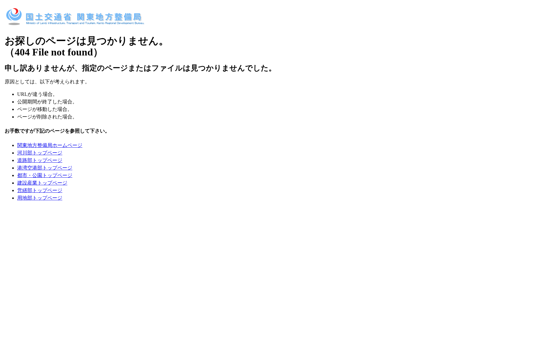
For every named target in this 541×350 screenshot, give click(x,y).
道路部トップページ (39, 160)
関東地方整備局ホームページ (49, 145)
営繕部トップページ (39, 190)
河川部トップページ (39, 152)
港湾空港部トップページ (44, 167)
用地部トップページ (39, 198)
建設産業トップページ (42, 182)
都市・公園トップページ (44, 175)
